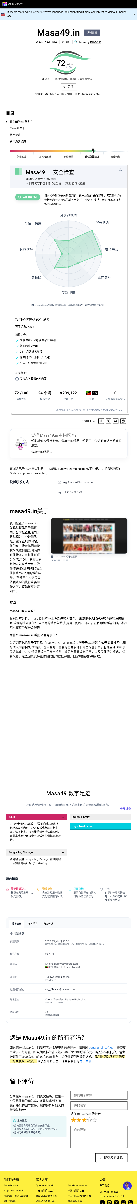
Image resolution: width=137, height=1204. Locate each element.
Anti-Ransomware (77, 1185)
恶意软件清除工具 (45, 1201)
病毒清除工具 (75, 1201)
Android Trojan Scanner (16, 1195)
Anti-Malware (11, 1185)
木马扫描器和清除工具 (79, 1195)
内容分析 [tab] (48, 923)
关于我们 (104, 1185)
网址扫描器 (95, 42)
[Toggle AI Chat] (127, 1185)
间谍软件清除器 (76, 1190)
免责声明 (86, 1061)
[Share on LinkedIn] (115, 421)
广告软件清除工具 (45, 1190)
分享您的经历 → (19, 141)
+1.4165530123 (72, 492)
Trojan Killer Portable (14, 1190)
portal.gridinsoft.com (102, 1047)
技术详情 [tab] (32, 923)
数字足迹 (15, 135)
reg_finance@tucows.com (78, 482)
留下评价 (65, 42)
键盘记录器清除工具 (46, 1195)
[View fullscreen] (116, 522)
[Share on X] (108, 421)
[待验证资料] (120, 170)
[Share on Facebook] (101, 421)
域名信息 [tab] (16, 923)
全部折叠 (125, 808)
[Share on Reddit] (123, 421)
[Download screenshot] (123, 522)
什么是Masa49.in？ (21, 121)
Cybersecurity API (45, 1185)
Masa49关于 (17, 128)
